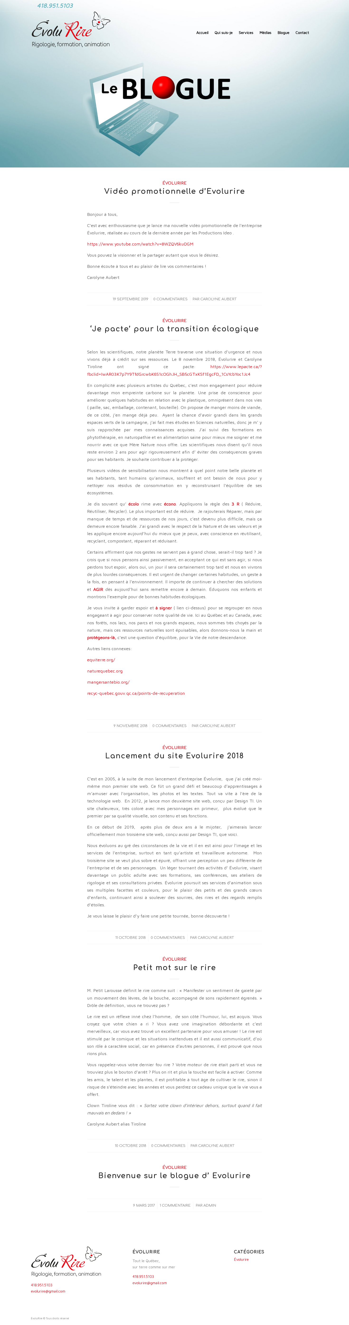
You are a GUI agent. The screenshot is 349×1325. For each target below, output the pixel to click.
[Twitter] (307, 3)
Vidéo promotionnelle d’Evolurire (174, 191)
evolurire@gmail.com (48, 1291)
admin (209, 1205)
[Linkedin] (314, 3)
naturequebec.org (105, 670)
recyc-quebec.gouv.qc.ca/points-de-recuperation (136, 693)
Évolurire (174, 183)
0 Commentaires (170, 299)
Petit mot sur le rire (174, 968)
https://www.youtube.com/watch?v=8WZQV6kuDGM (140, 243)
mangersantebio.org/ (108, 682)
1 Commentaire (175, 1205)
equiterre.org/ (101, 659)
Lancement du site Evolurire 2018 (174, 756)
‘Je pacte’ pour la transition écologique (174, 329)
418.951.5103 (41, 1285)
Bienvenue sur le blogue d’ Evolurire (174, 1176)
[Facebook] (300, 3)
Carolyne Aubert (218, 299)
